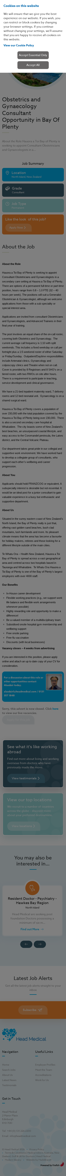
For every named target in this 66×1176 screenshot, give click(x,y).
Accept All (33, 65)
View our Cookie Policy (19, 45)
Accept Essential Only (33, 55)
